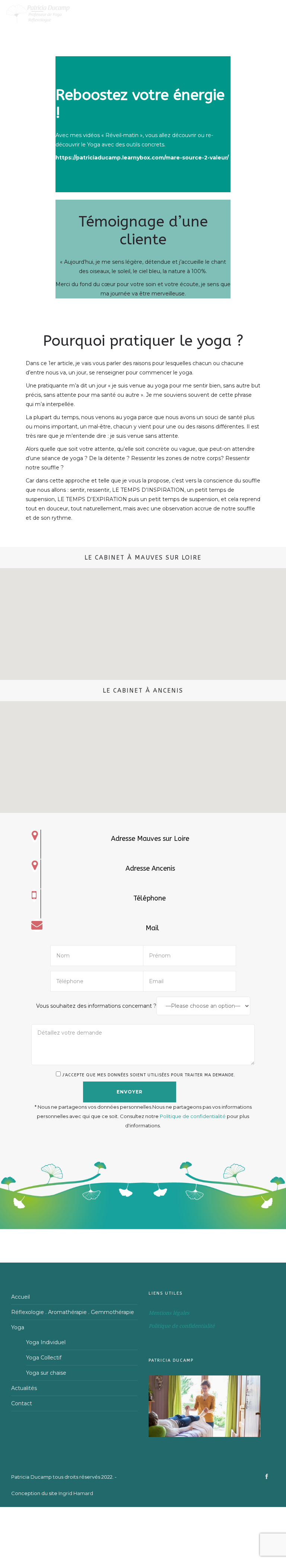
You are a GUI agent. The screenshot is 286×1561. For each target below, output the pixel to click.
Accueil (20, 1297)
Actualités (24, 1388)
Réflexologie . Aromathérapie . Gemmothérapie (72, 1312)
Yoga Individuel (46, 1342)
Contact (21, 1403)
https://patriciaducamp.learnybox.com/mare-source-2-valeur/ (142, 157)
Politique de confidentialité (193, 1116)
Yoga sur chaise (46, 1373)
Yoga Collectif (43, 1357)
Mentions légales (169, 1313)
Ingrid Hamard (75, 1493)
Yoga (17, 1327)
